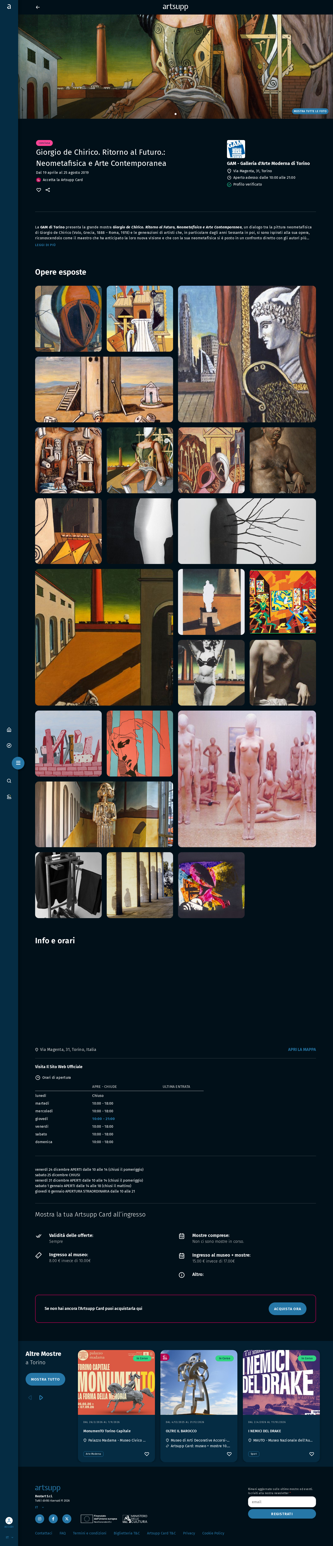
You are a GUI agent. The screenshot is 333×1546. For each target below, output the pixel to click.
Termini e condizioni (89, 1533)
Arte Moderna (93, 1454)
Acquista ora (287, 1309)
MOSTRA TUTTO (45, 1379)
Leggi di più (45, 245)
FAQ (63, 1533)
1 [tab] (175, 114)
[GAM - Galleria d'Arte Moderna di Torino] (271, 149)
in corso (142, 1358)
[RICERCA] (9, 780)
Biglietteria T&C (127, 1533)
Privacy (189, 1533)
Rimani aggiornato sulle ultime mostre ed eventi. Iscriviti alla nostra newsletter (280, 1491)
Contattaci (43, 1533)
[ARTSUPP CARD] (9, 796)
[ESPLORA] (9, 745)
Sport (254, 1454)
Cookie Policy (213, 1533)
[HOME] (9, 729)
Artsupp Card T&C (161, 1533)
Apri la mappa (302, 1049)
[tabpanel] (166, 67)
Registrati (282, 1514)
